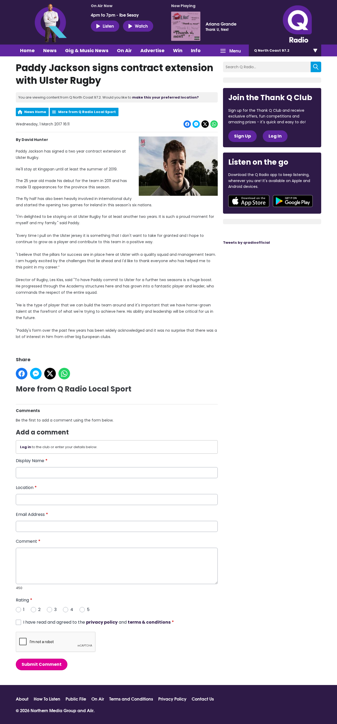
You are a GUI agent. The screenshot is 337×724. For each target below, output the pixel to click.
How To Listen (47, 699)
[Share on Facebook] (187, 124)
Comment (28, 541)
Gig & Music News (86, 50)
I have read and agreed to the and (98, 622)
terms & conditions (149, 622)
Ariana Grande (221, 24)
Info (196, 50)
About (22, 699)
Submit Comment (42, 664)
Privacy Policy (172, 699)
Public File (76, 699)
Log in (25, 446)
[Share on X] (205, 124)
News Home (35, 111)
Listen (108, 25)
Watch (141, 25)
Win (177, 50)
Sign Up (242, 136)
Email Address (32, 514)
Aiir (90, 710)
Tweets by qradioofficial (246, 242)
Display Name (32, 461)
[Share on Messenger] (196, 124)
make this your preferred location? (165, 97)
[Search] (316, 67)
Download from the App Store (248, 201)
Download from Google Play (293, 201)
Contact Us (203, 699)
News (50, 50)
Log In (275, 136)
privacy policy (102, 622)
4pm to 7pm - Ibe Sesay (115, 15)
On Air (124, 50)
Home (27, 50)
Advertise (152, 50)
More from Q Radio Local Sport (87, 111)
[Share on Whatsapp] (214, 124)
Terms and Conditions (131, 699)
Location (26, 488)
